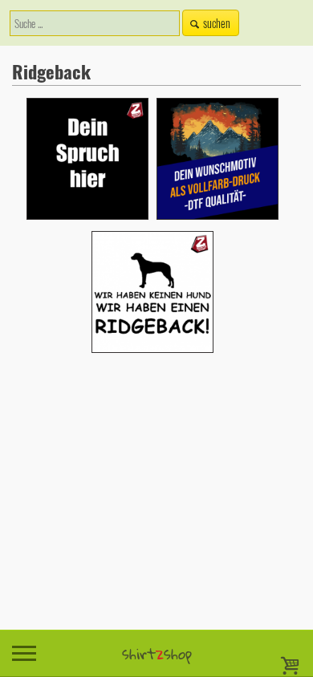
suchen (216, 22)
